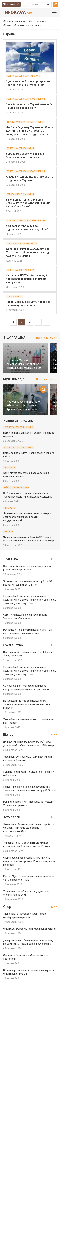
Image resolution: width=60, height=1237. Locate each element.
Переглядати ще (45, 337)
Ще (53, 559)
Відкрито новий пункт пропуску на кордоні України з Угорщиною (28, 83)
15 (46, 322)
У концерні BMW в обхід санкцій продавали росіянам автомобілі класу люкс (26, 279)
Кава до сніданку (15, 21)
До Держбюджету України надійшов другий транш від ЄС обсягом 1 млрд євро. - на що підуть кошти (29, 131)
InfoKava (17, 12)
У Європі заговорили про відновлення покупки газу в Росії (27, 227)
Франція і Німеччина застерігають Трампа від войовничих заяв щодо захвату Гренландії (28, 252)
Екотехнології (38, 21)
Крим (8, 25)
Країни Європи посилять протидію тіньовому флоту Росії (28, 303)
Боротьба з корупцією (29, 25)
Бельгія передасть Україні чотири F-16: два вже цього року (29, 106)
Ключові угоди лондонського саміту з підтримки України (29, 178)
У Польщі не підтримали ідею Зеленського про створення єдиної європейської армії (28, 203)
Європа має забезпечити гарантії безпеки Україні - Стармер (27, 155)
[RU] (24, 4)
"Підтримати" (11, 4)
